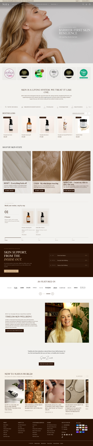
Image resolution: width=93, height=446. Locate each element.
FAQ (33, 427)
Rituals (4, 427)
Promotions (35, 434)
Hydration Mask (79, 135)
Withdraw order (36, 436)
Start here (15, 4)
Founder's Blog (50, 434)
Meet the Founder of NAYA (46, 364)
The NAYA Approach (22, 425)
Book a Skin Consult (37, 430)
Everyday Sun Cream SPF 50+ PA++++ (65, 135)
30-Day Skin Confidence (37, 428)
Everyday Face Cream (8, 135)
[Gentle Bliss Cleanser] (42, 217)
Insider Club (20, 432)
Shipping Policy (37, 443)
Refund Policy (43, 443)
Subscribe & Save (21, 430)
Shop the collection (11, 271)
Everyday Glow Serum (44, 135)
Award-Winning (21, 428)
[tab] (13, 239)
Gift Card (5, 434)
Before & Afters (50, 428)
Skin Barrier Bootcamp (51, 427)
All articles (79, 376)
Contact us (35, 425)
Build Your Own (6, 436)
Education (53, 4)
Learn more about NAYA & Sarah (14, 330)
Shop (22, 4)
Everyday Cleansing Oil (26, 135)
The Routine (30, 4)
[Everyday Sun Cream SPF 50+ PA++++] (65, 124)
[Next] (52, 293)
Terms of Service (56, 443)
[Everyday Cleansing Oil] (29, 124)
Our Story (20, 427)
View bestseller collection (78, 113)
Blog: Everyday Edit (51, 430)
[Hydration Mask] (83, 124)
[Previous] (40, 293)
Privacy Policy (49, 443)
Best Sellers (5, 425)
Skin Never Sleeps (50, 432)
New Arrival (5, 430)
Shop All (5, 432)
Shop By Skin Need (7, 428)
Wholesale (35, 432)
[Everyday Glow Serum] (47, 124)
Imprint (61, 443)
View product (24, 234)
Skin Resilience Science (51, 425)
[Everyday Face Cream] (11, 124)
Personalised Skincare (42, 4)
